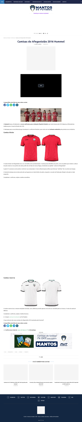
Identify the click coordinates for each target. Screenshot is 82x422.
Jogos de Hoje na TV (37, 1)
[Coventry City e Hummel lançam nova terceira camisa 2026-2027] (41, 372)
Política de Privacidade (54, 416)
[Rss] (45, 33)
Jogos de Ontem (47, 1)
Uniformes (13, 37)
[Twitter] (36, 33)
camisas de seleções (14, 317)
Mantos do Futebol (7, 37)
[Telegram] (43, 33)
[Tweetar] (8, 105)
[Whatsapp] (41, 33)
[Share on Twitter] (40, 357)
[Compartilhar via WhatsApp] (11, 105)
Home (2, 1)
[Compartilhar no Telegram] (14, 105)
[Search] (81, 2)
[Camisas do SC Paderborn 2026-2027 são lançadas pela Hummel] (16, 372)
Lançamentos (8, 1)
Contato (64, 1)
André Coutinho (38, 44)
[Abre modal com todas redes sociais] (17, 105)
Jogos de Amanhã (56, 1)
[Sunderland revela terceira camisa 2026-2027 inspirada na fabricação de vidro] (66, 372)
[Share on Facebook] (39, 357)
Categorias (27, 1)
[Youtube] (39, 33)
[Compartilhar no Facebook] (5, 105)
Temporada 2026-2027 (18, 1)
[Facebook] (34, 33)
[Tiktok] (47, 33)
